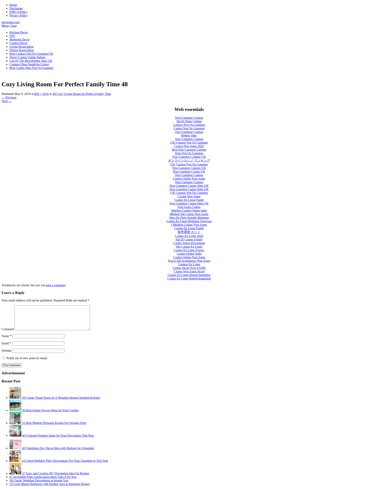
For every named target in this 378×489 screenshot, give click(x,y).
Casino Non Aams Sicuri (189, 271)
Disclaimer (16, 8)
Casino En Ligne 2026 (189, 236)
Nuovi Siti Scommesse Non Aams (189, 260)
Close (13, 25)
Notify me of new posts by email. (27, 358)
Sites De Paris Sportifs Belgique (189, 217)
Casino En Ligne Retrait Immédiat (189, 275)
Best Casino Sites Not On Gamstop (31, 68)
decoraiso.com (10, 22)
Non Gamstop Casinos (189, 117)
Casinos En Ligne (189, 264)
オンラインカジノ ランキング (189, 160)
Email (6, 343)
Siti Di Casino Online (189, 239)
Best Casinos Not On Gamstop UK (31, 53)
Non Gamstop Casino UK (189, 171)
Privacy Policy (18, 15)
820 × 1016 (41, 94)
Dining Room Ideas (21, 50)
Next (7, 101)
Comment (8, 329)
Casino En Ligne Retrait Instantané (189, 278)
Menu (5, 25)
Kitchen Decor (18, 32)
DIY (12, 36)
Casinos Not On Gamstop (189, 124)
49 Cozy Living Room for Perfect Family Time (82, 94)
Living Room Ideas (21, 46)
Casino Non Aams (189, 196)
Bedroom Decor (19, 39)
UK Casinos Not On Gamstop (189, 142)
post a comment (55, 285)
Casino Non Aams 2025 (189, 146)
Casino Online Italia (189, 253)
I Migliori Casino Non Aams (189, 224)
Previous (9, 97)
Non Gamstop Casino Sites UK (189, 185)
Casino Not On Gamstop (189, 128)
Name (6, 336)
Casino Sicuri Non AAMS (189, 268)
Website (6, 350)
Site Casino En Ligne (189, 246)
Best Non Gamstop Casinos (189, 149)
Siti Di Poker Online (189, 121)
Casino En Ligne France (189, 250)
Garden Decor (18, 43)
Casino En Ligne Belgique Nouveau (189, 221)
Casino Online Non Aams (189, 178)
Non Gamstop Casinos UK (189, 156)
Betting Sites (189, 135)
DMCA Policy (18, 12)
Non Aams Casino (189, 207)
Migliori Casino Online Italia (189, 210)
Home (13, 5)
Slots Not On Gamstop (189, 153)
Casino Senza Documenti (189, 243)
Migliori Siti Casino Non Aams (189, 214)
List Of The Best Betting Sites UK (30, 60)
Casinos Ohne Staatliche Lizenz (29, 64)
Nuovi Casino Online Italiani (27, 57)
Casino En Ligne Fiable (189, 200)
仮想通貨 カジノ (189, 232)
